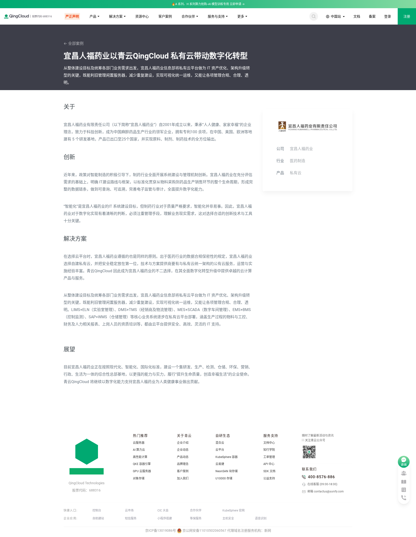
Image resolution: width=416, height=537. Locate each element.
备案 (372, 16)
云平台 (219, 449)
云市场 (129, 510)
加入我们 (182, 478)
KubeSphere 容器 (226, 457)
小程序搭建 (164, 518)
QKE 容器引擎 (142, 464)
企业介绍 (182, 442)
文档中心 (269, 442)
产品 (93, 16)
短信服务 (130, 518)
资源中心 (142, 16)
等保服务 (196, 518)
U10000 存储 (223, 478)
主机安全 (228, 518)
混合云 (219, 442)
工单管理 (269, 457)
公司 (280, 148)
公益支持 (269, 478)
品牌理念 (182, 464)
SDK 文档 (269, 471)
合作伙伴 (188, 16)
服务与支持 (216, 16)
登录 (387, 16)
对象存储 (138, 478)
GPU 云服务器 (142, 471)
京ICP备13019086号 (160, 530)
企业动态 (182, 449)
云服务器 (138, 442)
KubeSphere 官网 (233, 510)
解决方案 (116, 16)
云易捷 (219, 464)
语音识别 (260, 518)
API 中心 (268, 464)
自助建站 (98, 518)
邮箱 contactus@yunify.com (325, 491)
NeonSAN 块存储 (226, 471)
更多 (240, 16)
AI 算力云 (139, 449)
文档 (356, 16)
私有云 (295, 173)
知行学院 (269, 449)
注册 (406, 16)
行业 (280, 161)
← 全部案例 (74, 43)
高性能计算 (140, 457)
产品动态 (182, 457)
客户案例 (165, 16)
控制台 (96, 510)
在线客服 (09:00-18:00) (322, 484)
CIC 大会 (163, 510)
